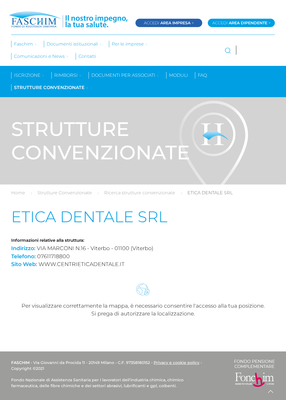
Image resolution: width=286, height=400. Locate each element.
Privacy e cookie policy (176, 362)
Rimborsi (66, 75)
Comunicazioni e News (40, 56)
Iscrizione (28, 75)
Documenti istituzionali (73, 44)
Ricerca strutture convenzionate (139, 192)
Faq (202, 75)
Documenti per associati (123, 75)
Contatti (87, 56)
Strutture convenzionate (50, 87)
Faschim (24, 44)
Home (18, 192)
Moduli (178, 75)
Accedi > (169, 22)
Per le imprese (128, 44)
